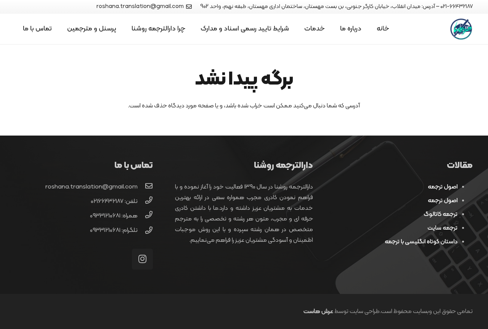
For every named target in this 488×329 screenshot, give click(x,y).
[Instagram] (142, 259)
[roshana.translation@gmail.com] (145, 187)
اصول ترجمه (443, 187)
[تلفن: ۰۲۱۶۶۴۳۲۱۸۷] (145, 201)
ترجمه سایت (442, 228)
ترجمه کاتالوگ (441, 214)
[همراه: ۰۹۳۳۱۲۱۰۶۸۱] (145, 216)
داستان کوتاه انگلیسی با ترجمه (421, 241)
